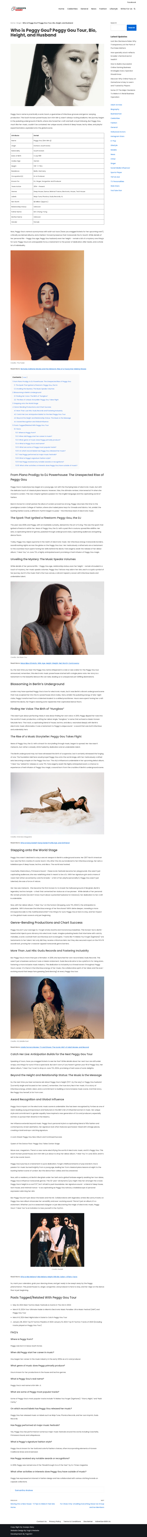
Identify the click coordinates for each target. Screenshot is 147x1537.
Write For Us (126, 9)
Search (114, 23)
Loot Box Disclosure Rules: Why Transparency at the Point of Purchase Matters (123, 44)
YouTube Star (116, 190)
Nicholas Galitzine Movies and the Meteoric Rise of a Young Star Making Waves (53, 369)
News (93, 9)
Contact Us (42, 1521)
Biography (115, 109)
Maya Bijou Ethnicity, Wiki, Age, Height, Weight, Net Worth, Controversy (49, 663)
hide (24, 377)
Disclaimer (88, 1521)
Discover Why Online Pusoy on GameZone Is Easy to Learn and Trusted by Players (123, 82)
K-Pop (113, 141)
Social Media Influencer (120, 168)
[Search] (134, 9)
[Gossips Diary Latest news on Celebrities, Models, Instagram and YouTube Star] (19, 9)
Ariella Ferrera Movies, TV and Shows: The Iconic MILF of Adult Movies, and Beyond (54, 1047)
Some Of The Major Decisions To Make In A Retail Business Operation (123, 93)
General (84, 9)
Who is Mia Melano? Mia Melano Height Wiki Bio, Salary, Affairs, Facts (48, 1276)
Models (114, 150)
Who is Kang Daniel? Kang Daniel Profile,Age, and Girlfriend (45, 843)
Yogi (28, 1530)
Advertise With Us (103, 1521)
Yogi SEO (28, 1534)
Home (61, 9)
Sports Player (116, 172)
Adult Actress (116, 105)
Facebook (131, 2)
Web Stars (115, 186)
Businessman (116, 114)
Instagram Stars (117, 136)
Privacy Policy (55, 1521)
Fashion (103, 9)
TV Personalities (117, 181)
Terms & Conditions (72, 1521)
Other (113, 159)
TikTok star (115, 177)
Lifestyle (114, 9)
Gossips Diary (28, 1527)
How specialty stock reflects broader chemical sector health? (123, 56)
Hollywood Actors (118, 132)
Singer (19, 23)
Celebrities (72, 9)
